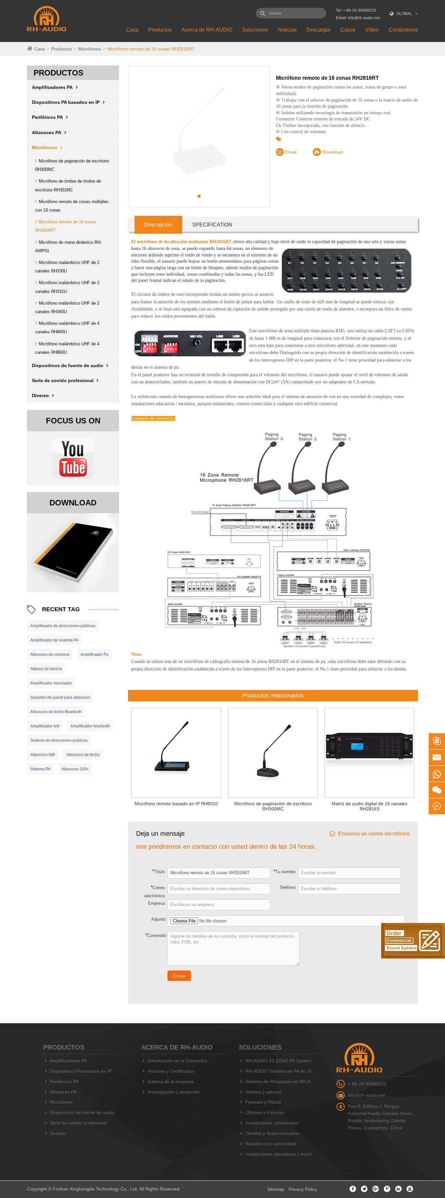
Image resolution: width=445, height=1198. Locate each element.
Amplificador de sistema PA (54, 640)
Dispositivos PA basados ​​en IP (66, 102)
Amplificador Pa (94, 654)
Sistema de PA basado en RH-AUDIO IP (282, 1081)
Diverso (40, 395)
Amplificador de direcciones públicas (62, 626)
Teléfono (287, 887)
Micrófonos (89, 48)
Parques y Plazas (263, 1102)
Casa (132, 30)
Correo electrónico (154, 891)
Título (158, 871)
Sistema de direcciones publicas (59, 740)
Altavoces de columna (49, 654)
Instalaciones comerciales (271, 1122)
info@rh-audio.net (366, 1095)
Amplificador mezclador (51, 683)
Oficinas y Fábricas (265, 1112)
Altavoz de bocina (46, 669)
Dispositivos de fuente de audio (67, 365)
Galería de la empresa (171, 1081)
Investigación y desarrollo (174, 1092)
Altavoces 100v (75, 769)
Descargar (319, 30)
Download (332, 152)
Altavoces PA (46, 132)
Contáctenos (403, 30)
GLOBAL (404, 13)
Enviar (179, 975)
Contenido (155, 935)
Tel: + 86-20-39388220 (356, 10)
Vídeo (372, 30)
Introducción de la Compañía (177, 1060)
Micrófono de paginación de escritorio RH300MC (273, 806)
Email (290, 152)
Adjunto (158, 919)
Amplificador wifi (44, 726)
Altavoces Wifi (42, 754)
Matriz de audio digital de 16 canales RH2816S (369, 806)
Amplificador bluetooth (90, 726)
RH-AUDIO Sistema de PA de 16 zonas (282, 1071)
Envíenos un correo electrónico (374, 833)
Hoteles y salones (263, 1092)
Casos (347, 30)
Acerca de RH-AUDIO (206, 30)
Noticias (287, 30)
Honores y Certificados (171, 1071)
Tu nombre (284, 871)
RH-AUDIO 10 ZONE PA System (278, 1060)
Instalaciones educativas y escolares (282, 1154)
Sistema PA (40, 769)
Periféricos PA (47, 117)
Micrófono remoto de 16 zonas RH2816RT (151, 48)
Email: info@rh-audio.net (358, 18)
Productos (160, 30)
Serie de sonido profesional (62, 380)
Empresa (156, 903)
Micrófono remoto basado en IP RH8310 (176, 803)
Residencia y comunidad (270, 1143)
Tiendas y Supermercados (272, 1133)
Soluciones (255, 30)
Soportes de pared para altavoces (60, 697)
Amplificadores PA (52, 87)
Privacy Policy (303, 1189)
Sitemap (275, 1189)
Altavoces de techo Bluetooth (56, 711)
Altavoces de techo (83, 754)
